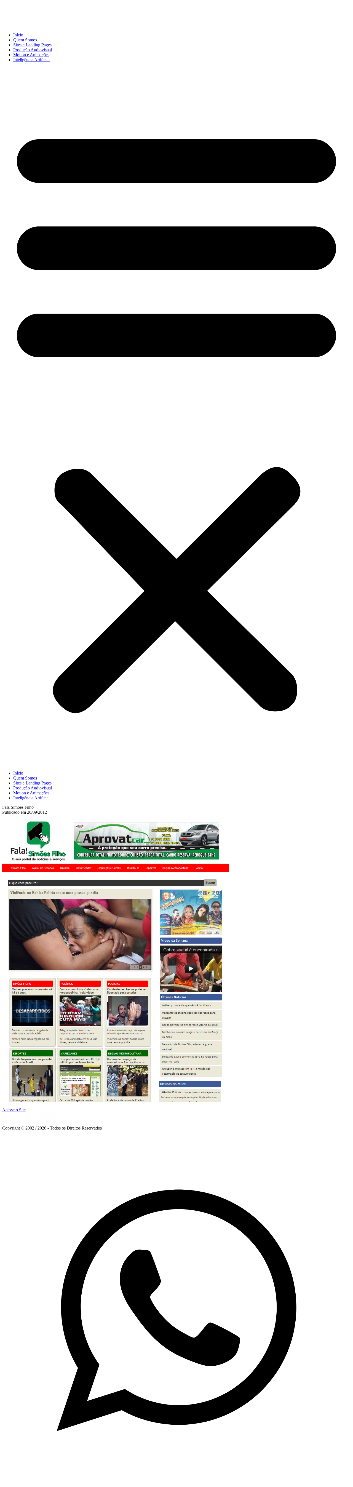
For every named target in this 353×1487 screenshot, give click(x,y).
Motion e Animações (31, 54)
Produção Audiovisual (32, 49)
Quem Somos (25, 40)
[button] (176, 416)
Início (18, 35)
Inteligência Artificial (31, 59)
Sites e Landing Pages (32, 44)
